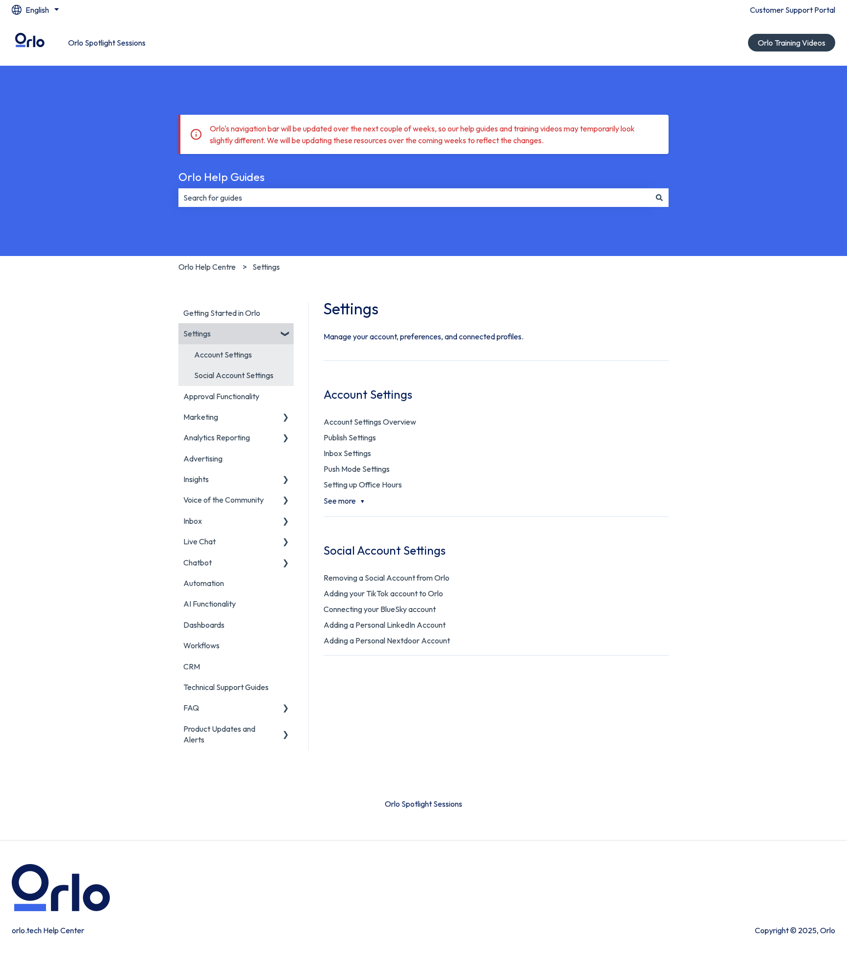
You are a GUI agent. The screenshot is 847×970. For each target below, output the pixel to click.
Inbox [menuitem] (192, 521)
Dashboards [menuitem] (203, 625)
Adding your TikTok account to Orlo (383, 593)
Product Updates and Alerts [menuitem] (219, 734)
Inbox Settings (347, 453)
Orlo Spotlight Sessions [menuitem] (423, 804)
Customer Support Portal (792, 10)
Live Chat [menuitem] (199, 541)
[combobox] (414, 197)
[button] (286, 334)
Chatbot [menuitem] (197, 562)
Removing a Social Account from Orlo (386, 578)
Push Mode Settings (357, 469)
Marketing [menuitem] (200, 417)
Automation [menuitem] (203, 583)
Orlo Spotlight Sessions (107, 43)
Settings (266, 267)
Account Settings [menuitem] (223, 354)
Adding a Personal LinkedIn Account (385, 625)
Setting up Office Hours (363, 484)
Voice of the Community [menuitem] (223, 500)
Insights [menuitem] (196, 479)
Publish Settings (350, 437)
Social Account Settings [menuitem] (234, 375)
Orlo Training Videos (791, 43)
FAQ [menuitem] (191, 708)
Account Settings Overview (370, 422)
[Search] (659, 197)
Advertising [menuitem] (203, 458)
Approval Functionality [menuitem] (221, 396)
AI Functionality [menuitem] (209, 604)
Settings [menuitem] (197, 333)
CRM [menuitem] (191, 666)
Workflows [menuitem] (201, 645)
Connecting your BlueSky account (380, 609)
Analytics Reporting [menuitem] (216, 437)
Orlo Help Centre (207, 267)
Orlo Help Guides (221, 177)
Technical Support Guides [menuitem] (226, 687)
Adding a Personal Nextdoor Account (387, 640)
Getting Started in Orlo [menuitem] (221, 313)
